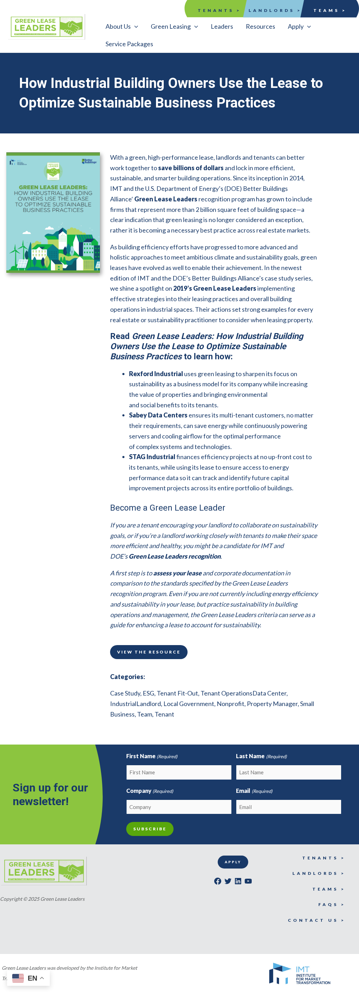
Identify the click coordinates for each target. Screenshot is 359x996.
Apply (233, 862)
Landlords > (275, 10)
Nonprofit (230, 703)
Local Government (188, 703)
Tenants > (219, 10)
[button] (121, 26)
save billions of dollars (191, 168)
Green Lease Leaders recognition (175, 556)
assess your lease (177, 573)
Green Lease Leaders (165, 199)
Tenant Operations (226, 693)
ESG (148, 693)
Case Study (125, 693)
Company (149, 790)
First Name (151, 756)
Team (144, 714)
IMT (116, 188)
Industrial (123, 703)
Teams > (330, 10)
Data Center (269, 693)
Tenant (164, 714)
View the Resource (149, 652)
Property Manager (272, 703)
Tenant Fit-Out (177, 693)
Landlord (148, 703)
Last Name (261, 756)
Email (254, 790)
